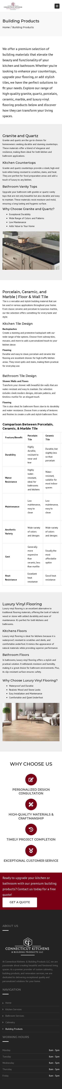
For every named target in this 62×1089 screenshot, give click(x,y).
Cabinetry (10, 1022)
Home (6, 27)
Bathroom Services (14, 1015)
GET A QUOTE (20, 902)
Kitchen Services (13, 1009)
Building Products (14, 1028)
